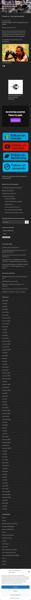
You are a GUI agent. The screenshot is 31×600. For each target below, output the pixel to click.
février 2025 (5, 338)
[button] (29, 571)
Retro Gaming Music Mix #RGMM (10, 555)
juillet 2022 (5, 396)
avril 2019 (4, 480)
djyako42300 (5, 250)
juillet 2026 (5, 300)
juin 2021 (4, 428)
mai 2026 (4, 306)
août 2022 (4, 393)
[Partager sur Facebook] (2, 66)
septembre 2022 (6, 390)
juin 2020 (4, 451)
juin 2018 (4, 506)
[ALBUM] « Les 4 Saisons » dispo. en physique (13, 291)
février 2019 (5, 485)
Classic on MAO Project (8, 529)
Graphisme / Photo (7, 538)
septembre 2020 (6, 448)
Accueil (4, 517)
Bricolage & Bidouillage (8, 526)
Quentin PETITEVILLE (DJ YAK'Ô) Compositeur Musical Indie (15, 4)
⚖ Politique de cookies (14, 598)
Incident (4, 541)
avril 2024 (4, 364)
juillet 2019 (5, 471)
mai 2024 (4, 361)
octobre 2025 (5, 323)
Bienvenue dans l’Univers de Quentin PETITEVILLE (15, 289)
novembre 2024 (6, 344)
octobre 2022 (5, 387)
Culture (4, 532)
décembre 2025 (6, 318)
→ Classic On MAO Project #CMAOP (13, 201)
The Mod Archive (14, 247)
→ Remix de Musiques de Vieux (12, 207)
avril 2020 (4, 457)
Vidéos (4, 564)
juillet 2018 (5, 503)
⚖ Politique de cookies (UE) (9, 193)
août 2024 (4, 352)
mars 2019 (5, 483)
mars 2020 (5, 459)
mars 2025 (5, 335)
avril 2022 (4, 404)
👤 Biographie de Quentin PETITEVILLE (12, 187)
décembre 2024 (6, 341)
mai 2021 (4, 430)
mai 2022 (4, 402)
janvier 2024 (5, 370)
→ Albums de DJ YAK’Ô (10, 198)
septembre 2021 (6, 419)
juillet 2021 (5, 425)
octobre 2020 (5, 445)
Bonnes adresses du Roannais (9, 523)
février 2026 (5, 312)
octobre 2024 (5, 347)
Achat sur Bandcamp (8, 230)
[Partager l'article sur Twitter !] (4, 66)
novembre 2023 (6, 376)
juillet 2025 (5, 326)
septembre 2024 (6, 349)
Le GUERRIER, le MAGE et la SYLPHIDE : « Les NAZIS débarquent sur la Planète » (15, 266)
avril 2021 (4, 433)
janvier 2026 (5, 315)
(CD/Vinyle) (11, 99)
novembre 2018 (6, 494)
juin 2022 (4, 399)
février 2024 (5, 367)
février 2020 (5, 462)
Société (4, 561)
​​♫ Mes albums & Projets (8, 196)
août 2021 (4, 422)
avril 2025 (4, 332)
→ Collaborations (8, 204)
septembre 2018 (6, 497)
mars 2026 (5, 309)
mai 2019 (4, 477)
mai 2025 (4, 329)
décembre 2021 (6, 410)
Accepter (15, 587)
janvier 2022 (5, 407)
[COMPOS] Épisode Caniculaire (10, 281)
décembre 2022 (6, 384)
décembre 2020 (6, 439)
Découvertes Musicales (8, 535)
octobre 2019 (5, 465)
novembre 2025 (6, 321)
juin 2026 (4, 303)
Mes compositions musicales (9, 549)
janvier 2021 (5, 436)
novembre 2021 (6, 413)
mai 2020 (4, 454)
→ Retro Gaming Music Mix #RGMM (13, 209)
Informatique (5, 544)
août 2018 (4, 500)
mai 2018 (4, 509)
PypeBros (4, 247)
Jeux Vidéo (5, 546)
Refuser (15, 591)
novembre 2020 (6, 442)
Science (4, 558)
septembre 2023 (6, 378)
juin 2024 (4, 358)
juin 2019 (4, 474)
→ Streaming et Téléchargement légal (13, 212)
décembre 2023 (6, 373)
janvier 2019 (5, 488)
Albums (4, 520)
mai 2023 (4, 381)
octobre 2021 (5, 416)
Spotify (4, 176)
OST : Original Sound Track (9, 552)
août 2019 (4, 468)
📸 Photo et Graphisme (8, 190)
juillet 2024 (5, 355)
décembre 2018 (6, 491)
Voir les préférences (15, 595)
